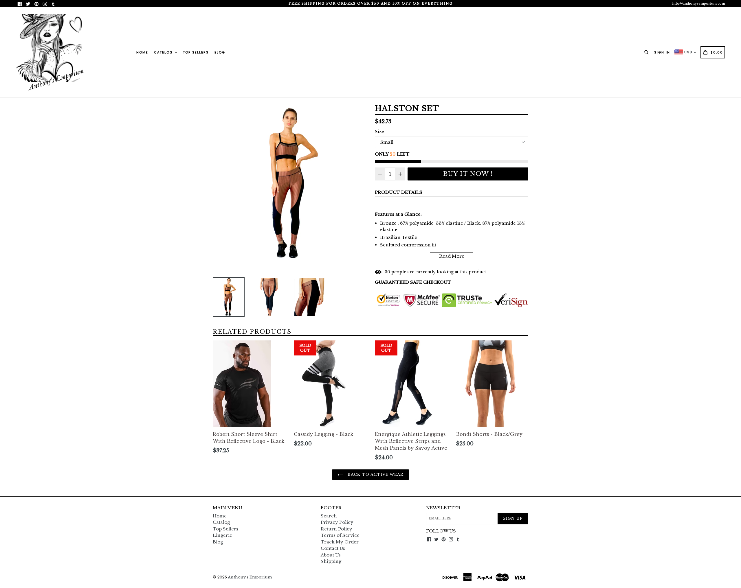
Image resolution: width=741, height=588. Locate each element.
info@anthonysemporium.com (698, 3)
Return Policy (336, 529)
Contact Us (333, 548)
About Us (331, 555)
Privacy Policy (337, 522)
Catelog (164, 52)
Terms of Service (340, 535)
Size (379, 131)
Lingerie (222, 535)
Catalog (221, 522)
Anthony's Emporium (250, 577)
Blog (219, 52)
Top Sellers (196, 52)
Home (142, 52)
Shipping (331, 561)
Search (329, 516)
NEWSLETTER (443, 507)
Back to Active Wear (375, 474)
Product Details (398, 192)
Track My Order (340, 542)
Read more (451, 256)
